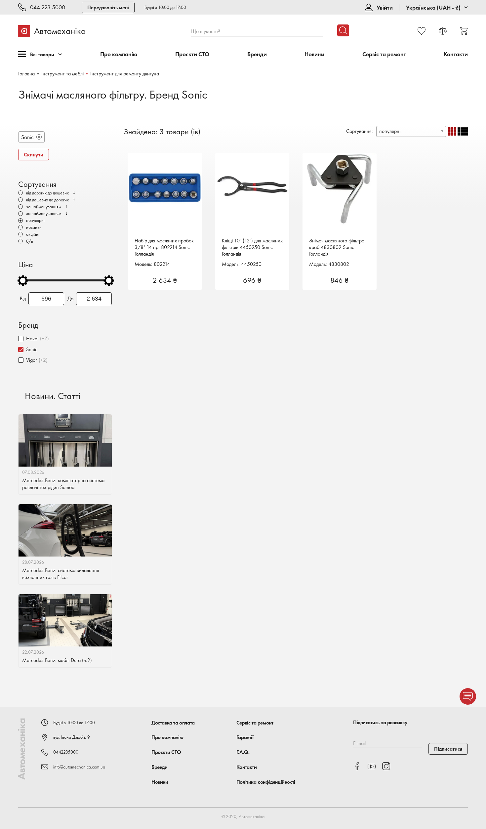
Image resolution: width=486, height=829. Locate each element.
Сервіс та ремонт (384, 54)
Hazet (32, 338)
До (70, 298)
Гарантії (245, 737)
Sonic (31, 349)
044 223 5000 (47, 7)
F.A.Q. (243, 752)
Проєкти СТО (192, 54)
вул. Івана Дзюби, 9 (71, 737)
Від (23, 298)
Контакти (456, 54)
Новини (314, 54)
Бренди (257, 54)
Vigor (31, 359)
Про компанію (119, 54)
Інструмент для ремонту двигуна (124, 73)
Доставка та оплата (173, 722)
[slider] (23, 280)
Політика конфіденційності (265, 781)
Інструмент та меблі (62, 73)
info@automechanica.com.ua (79, 767)
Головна (26, 73)
